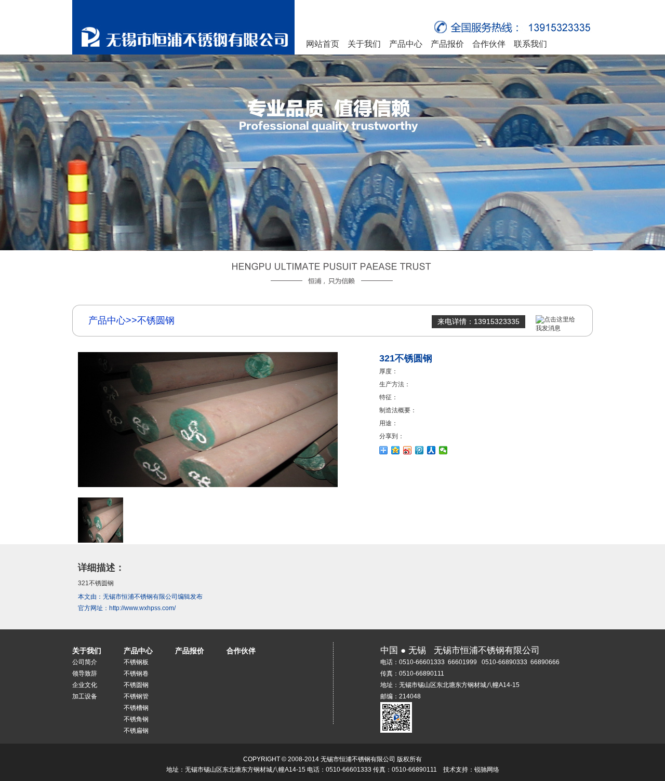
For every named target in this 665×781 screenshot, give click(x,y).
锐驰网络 (486, 769)
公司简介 (84, 662)
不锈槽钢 (136, 707)
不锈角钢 (136, 719)
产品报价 (447, 43)
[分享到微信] (443, 450)
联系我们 (530, 43)
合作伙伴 (489, 43)
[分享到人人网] (431, 450)
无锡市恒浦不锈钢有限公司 (140, 596)
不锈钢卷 (136, 673)
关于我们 (364, 43)
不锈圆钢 (136, 685)
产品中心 (405, 43)
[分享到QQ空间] (395, 450)
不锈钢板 (136, 662)
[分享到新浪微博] (407, 450)
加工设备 (84, 696)
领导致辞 (84, 673)
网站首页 (322, 43)
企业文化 (84, 685)
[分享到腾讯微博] (419, 450)
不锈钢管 (136, 696)
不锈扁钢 (136, 730)
